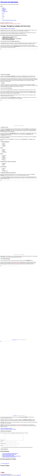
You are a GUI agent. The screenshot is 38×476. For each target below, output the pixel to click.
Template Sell (18, 475)
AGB (3, 7)
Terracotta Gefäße (19, 425)
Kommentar (2, 440)
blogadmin (13, 28)
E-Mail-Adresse (3, 443)
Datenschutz (4, 8)
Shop (20, 263)
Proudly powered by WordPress (5, 475)
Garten (12, 23)
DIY (9, 23)
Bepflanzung (2, 23)
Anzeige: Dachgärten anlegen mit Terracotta (9, 454)
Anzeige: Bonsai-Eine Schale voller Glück (9, 456)
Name (1, 441)
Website (1, 445)
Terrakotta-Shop (4, 11)
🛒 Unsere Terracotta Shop (4, 463)
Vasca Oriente (15, 415)
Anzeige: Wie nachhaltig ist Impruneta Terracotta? (8, 429)
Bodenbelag (7, 23)
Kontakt (3, 10)
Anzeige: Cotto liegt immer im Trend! (6, 428)
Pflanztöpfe (15, 23)
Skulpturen (19, 23)
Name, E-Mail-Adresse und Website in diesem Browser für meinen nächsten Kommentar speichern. (17, 447)
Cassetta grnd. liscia (14, 339)
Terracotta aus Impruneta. (9, 2)
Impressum (4, 9)
